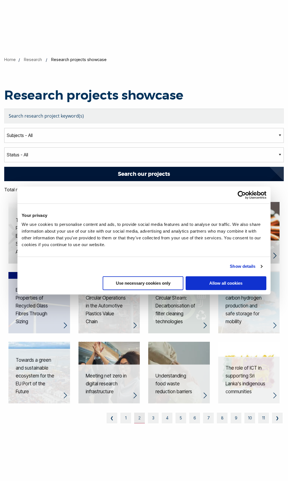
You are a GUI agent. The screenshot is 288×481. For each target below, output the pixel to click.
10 (250, 417)
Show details (242, 266)
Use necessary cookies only (143, 283)
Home (10, 59)
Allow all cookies (225, 283)
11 (263, 417)
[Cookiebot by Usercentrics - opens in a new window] (241, 195)
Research (33, 59)
